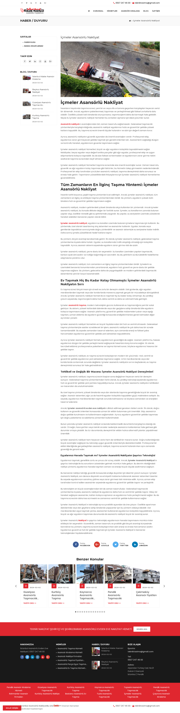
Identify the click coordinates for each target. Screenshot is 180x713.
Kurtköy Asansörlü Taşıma (58, 595)
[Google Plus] (97, 544)
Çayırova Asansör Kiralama (161, 695)
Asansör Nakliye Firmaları (70, 656)
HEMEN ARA (142, 629)
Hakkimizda (29, 42)
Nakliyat (82, 520)
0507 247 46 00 (123, 3)
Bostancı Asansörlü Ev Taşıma (75, 695)
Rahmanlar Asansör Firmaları (18, 695)
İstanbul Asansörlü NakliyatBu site (37, 706)
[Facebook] (76, 544)
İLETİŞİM (156, 11)
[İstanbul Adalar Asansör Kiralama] (27, 78)
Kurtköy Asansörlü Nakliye (47, 693)
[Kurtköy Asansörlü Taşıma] (27, 117)
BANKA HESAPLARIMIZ (33, 46)
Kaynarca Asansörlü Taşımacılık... (87, 595)
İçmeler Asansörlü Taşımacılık (132, 695)
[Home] (130, 20)
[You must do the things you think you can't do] (96, 651)
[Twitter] (116, 544)
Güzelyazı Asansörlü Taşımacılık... (31, 595)
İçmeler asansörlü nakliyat (74, 223)
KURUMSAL (98, 11)
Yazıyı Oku (28, 603)
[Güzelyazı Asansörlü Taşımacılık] (27, 104)
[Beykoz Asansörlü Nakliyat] (27, 91)
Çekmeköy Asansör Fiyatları (146, 593)
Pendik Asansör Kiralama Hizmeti (18, 689)
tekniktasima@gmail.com (147, 3)
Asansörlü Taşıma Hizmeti (70, 648)
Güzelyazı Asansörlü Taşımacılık (47, 689)
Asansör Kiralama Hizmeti (70, 652)
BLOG (146, 11)
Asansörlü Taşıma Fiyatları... (71, 660)
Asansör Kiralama (130, 11)
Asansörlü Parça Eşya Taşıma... (72, 664)
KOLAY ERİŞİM (12, 708)
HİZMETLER (112, 11)
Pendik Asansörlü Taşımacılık (115, 595)
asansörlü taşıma (77, 305)
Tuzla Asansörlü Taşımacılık (104, 695)
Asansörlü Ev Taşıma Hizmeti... (72, 668)
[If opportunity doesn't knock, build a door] (33, 574)
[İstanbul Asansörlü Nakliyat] (32, 11)
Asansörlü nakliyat (70, 124)
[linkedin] (135, 544)
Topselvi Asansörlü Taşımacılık (133, 689)
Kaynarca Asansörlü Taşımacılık (104, 689)
